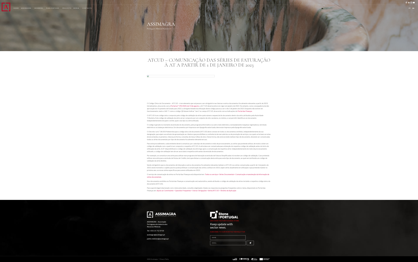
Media (76, 8)
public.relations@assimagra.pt (158, 239)
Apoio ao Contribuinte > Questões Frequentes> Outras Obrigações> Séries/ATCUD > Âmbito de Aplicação (196, 190)
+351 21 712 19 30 (157, 231)
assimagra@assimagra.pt (156, 235)
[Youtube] (414, 3)
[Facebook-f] (406, 3)
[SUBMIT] (250, 243)
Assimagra (26, 8)
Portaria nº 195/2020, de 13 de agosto (185, 106)
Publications (52, 8)
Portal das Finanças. (245, 111)
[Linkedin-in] (409, 3)
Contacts (87, 8)
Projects (66, 8)
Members (39, 8)
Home (16, 8)
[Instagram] (411, 3)
